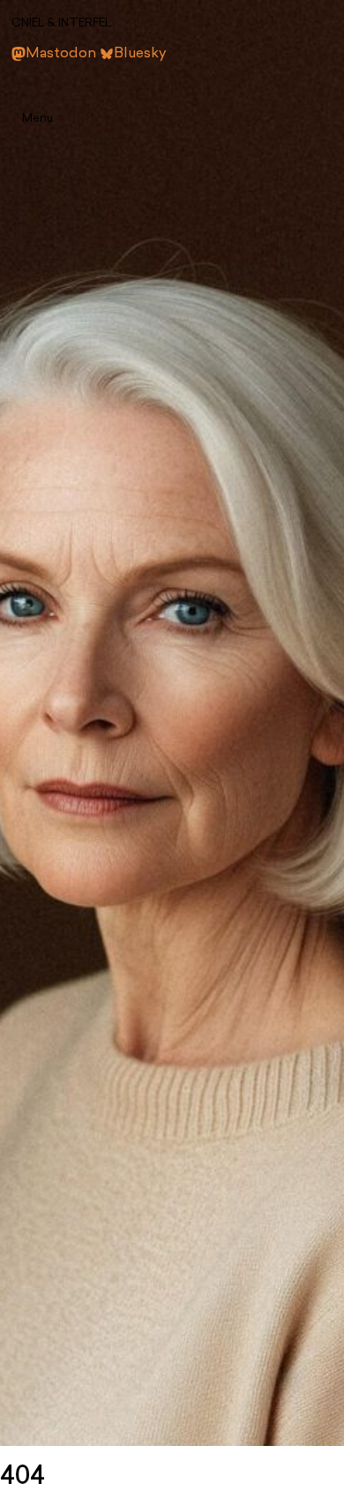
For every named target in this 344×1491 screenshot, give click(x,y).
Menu (37, 118)
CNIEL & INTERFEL (61, 23)
